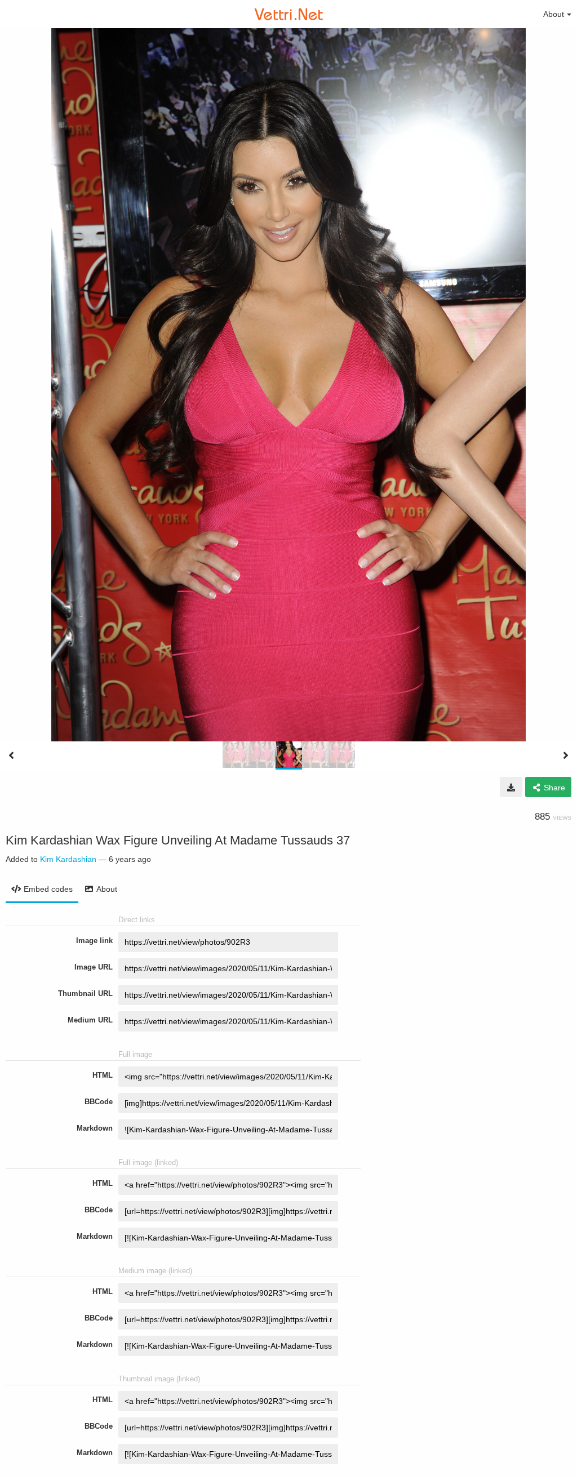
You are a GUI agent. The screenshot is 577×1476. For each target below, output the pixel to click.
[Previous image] (11, 755)
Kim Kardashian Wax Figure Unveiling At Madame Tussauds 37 (178, 840)
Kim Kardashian (68, 859)
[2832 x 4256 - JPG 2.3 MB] (511, 787)
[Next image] (565, 755)
